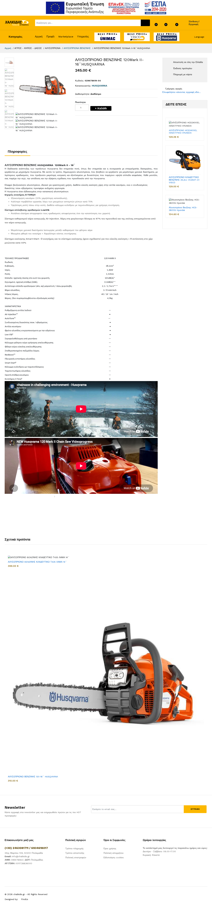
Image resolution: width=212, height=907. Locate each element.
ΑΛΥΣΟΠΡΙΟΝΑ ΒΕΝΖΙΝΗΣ (77, 48)
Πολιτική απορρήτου (114, 853)
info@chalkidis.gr (21, 856)
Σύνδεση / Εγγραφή (194, 22)
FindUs (24, 899)
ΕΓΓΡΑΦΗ (195, 809)
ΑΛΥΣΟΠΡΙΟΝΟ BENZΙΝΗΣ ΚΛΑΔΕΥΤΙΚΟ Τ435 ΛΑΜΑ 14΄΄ (37, 562)
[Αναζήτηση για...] (145, 23)
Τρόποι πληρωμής (74, 848)
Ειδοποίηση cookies (114, 857)
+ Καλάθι (101, 108)
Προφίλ (50, 36)
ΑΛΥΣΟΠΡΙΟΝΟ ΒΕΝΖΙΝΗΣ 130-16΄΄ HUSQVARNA (33, 776)
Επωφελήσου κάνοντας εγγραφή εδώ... (181, 92)
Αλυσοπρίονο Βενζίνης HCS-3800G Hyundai (183, 208)
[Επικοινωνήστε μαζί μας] (18, 873)
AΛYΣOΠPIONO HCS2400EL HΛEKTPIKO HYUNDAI (183, 131)
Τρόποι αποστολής (74, 853)
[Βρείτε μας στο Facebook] (6, 873)
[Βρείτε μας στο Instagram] (12, 873)
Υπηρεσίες (83, 36)
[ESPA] (106, 7)
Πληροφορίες (17, 151)
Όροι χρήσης (110, 848)
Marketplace (65, 36)
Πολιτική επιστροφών (75, 857)
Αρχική (39, 36)
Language (198, 37)
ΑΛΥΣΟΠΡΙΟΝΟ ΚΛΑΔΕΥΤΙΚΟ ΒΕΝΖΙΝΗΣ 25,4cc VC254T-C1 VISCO (184, 180)
